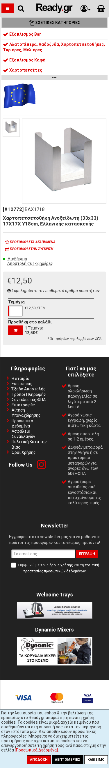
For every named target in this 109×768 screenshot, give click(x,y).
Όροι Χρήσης (24, 452)
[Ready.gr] (54, 11)
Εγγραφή (87, 554)
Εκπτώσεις (22, 383)
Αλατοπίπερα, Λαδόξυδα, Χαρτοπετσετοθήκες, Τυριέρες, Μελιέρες (54, 47)
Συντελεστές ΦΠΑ (29, 399)
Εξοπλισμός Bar (24, 34)
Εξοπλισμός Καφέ (26, 60)
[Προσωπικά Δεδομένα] (36, 750)
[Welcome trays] (54, 617)
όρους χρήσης (61, 565)
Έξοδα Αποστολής (29, 389)
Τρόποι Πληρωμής (29, 394)
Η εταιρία (20, 378)
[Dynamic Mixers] (54, 663)
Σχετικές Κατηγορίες (57, 22)
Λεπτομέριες (67, 760)
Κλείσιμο (96, 760)
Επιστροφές (23, 405)
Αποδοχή (39, 760)
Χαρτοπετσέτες (25, 70)
